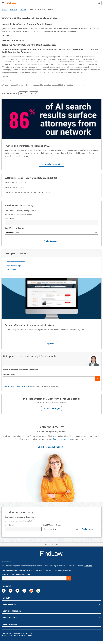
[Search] (99, 3)
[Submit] (97, 378)
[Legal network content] (99, 624)
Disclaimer (20, 635)
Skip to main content (51, 2)
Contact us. (88, 566)
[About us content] (99, 598)
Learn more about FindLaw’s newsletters (16, 386)
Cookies (29, 635)
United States (13, 10)
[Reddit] (31, 591)
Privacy (11, 635)
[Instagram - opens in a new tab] (24, 591)
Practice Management (15, 261)
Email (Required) (9, 375)
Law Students (11, 269)
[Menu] (3, 3)
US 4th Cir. (23, 10)
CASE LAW (4, 10)
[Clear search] (96, 232)
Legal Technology (13, 265)
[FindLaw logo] (11, 3)
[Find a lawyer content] (99, 604)
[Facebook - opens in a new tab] (4, 591)
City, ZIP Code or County (14, 228)
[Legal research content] (99, 617)
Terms (4, 635)
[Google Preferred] (38, 591)
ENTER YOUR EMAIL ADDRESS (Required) (16, 574)
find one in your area (62, 439)
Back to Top (52, 544)
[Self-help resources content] (99, 611)
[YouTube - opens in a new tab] (10, 591)
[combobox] (51, 222)
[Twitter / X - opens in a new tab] (17, 591)
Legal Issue (9, 218)
